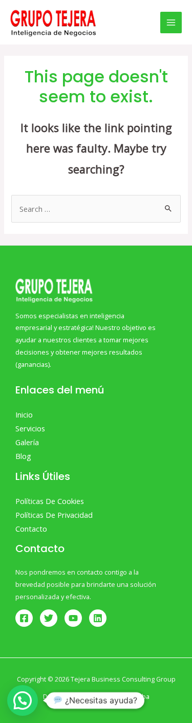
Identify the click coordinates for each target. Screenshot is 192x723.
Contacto (31, 528)
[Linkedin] (97, 618)
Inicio (24, 414)
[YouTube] (73, 618)
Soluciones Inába (123, 696)
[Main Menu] (171, 22)
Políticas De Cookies (49, 501)
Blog (23, 456)
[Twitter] (48, 618)
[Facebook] (24, 618)
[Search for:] (95, 209)
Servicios (30, 428)
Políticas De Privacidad (54, 515)
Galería (27, 442)
